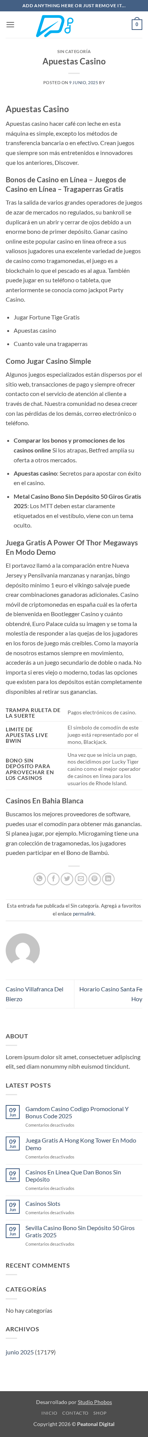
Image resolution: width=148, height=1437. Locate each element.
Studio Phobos (95, 1402)
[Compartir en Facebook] (53, 879)
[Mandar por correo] (81, 879)
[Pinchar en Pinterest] (94, 879)
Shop (99, 1413)
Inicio (49, 1413)
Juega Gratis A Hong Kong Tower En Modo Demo (80, 1143)
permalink (83, 914)
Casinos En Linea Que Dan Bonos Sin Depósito (73, 1175)
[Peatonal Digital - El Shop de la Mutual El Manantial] (74, 25)
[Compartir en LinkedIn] (108, 879)
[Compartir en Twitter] (67, 879)
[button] (10, 24)
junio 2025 (20, 1352)
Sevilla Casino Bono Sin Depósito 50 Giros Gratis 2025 (80, 1231)
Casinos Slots (42, 1203)
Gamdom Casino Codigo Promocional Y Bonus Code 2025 (77, 1112)
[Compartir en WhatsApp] (39, 879)
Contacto (75, 1413)
